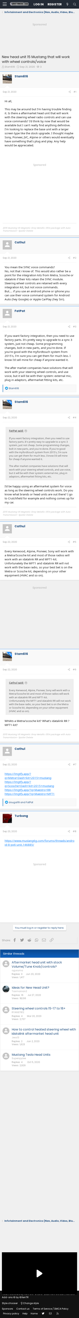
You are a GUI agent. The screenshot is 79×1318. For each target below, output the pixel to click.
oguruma (17, 970)
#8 (74, 831)
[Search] (74, 4)
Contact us (23, 1308)
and (21, 802)
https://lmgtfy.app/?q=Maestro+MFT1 (30, 794)
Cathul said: (16, 683)
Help (24, 1313)
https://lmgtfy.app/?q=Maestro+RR (28, 790)
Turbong (21, 816)
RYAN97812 (18, 1012)
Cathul (20, 242)
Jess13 (15, 1037)
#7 (74, 764)
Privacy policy (11, 1313)
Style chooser (10, 1303)
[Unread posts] (67, 4)
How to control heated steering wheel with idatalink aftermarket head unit (44, 1031)
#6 (74, 669)
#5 (74, 542)
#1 (74, 91)
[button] (5, 4)
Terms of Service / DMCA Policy (50, 1308)
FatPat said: (16, 431)
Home (34, 1313)
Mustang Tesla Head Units (31, 1054)
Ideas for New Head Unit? (30, 987)
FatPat (20, 311)
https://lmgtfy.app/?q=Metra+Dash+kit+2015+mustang (28, 776)
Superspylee (19, 1058)
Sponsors (7, 1308)
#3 (74, 326)
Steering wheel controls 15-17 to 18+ (38, 1008)
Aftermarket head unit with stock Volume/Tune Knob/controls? (37, 964)
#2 (74, 257)
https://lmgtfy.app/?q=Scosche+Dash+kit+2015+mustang (29, 784)
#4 (74, 417)
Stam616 (10, 67)
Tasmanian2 (19, 991)
